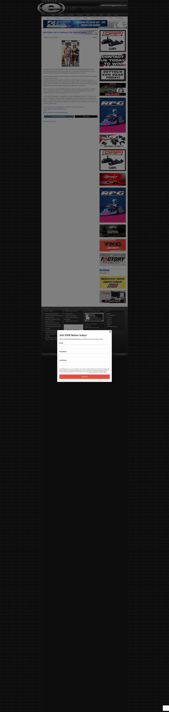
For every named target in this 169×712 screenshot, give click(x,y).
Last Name (62, 360)
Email (61, 343)
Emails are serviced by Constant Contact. (98, 371)
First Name (63, 351)
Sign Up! (84, 376)
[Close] (110, 332)
